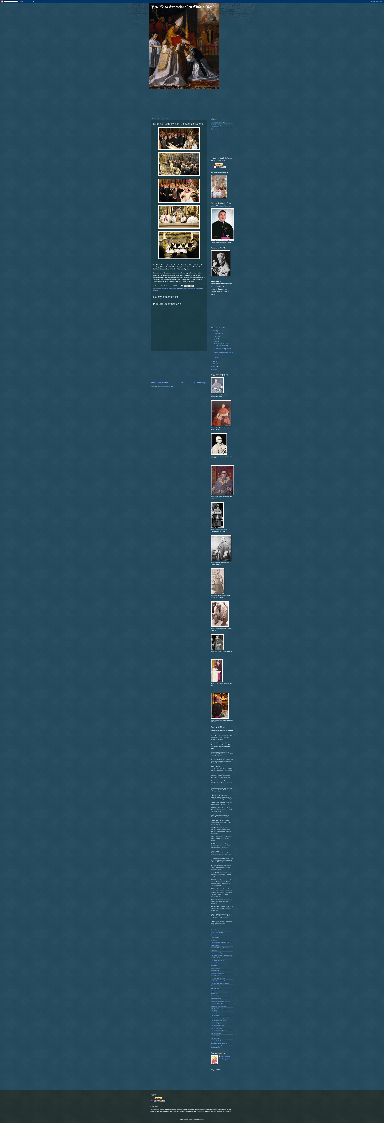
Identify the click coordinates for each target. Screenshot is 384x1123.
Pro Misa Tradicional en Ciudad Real (182, 7)
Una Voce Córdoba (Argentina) (219, 1018)
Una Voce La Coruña (216, 1028)
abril (216, 341)
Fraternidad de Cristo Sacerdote (220, 948)
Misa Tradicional (225, 1056)
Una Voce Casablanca (217, 1013)
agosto (216, 336)
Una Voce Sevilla (215, 1038)
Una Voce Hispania (216, 1023)
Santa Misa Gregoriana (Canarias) (220, 1001)
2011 (214, 366)
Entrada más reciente (159, 382)
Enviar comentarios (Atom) (166, 386)
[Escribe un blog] (187, 286)
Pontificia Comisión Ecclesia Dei (220, 983)
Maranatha (214, 965)
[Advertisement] (166, 101)
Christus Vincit (215, 937)
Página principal (215, 129)
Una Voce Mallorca (216, 1033)
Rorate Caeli (214, 993)
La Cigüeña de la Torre (217, 960)
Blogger (202, 1119)
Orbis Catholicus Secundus (218, 981)
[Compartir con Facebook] (191, 286)
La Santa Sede (215, 963)
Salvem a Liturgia (216, 998)
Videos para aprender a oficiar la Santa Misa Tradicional (221, 1046)
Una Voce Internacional (217, 1025)
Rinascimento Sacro (216, 986)
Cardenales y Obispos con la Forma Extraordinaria (220, 125)
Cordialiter (214, 940)
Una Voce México (215, 1036)
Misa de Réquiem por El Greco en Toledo (223, 353)
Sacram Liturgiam (216, 996)
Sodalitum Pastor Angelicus (218, 1006)
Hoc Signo (213, 950)
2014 (214, 331)
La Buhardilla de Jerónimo (218, 958)
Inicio (181, 382)
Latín (174, 288)
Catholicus (214, 935)
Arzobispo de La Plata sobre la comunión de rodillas (222, 349)
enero (216, 357)
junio (216, 339)
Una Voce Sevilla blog (217, 1041)
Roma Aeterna (215, 991)
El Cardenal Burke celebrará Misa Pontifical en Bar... (222, 344)
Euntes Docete (215, 945)
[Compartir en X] (189, 286)
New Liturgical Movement (218, 978)
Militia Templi (215, 970)
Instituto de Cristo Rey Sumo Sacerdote (221, 955)
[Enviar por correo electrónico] (185, 286)
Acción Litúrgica (215, 930)
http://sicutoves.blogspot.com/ (219, 953)
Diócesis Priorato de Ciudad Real (220, 942)
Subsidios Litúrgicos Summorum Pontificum (220, 1009)
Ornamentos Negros (182, 288)
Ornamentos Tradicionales (195, 288)
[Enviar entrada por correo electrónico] (181, 286)
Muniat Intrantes (215, 976)
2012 (214, 364)
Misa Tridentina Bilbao (217, 973)
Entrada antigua (200, 382)
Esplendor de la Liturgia (165, 288)
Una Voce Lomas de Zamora (218, 1031)
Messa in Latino (215, 968)
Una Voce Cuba (215, 1015)
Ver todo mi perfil (223, 1059)
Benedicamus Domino (217, 932)
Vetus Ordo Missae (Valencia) (219, 1043)
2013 (214, 361)
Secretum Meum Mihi (217, 1004)
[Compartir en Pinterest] (193, 286)
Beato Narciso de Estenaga (218, 122)
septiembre (218, 333)
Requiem (155, 290)
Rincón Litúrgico (215, 988)
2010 (214, 369)
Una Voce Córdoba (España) (218, 1020)
